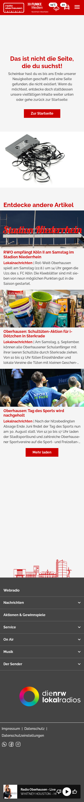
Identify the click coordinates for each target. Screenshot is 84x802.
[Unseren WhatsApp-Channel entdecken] (4, 744)
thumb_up (74, 791)
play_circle (67, 791)
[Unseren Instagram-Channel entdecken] (18, 744)
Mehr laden (42, 452)
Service (9, 627)
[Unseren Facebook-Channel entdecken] (11, 744)
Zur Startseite (42, 113)
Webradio (11, 590)
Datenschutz (34, 729)
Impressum (11, 729)
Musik (8, 652)
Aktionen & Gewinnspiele (24, 615)
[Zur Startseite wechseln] (13, 8)
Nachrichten (13, 603)
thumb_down (59, 791)
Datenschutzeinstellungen (23, 735)
